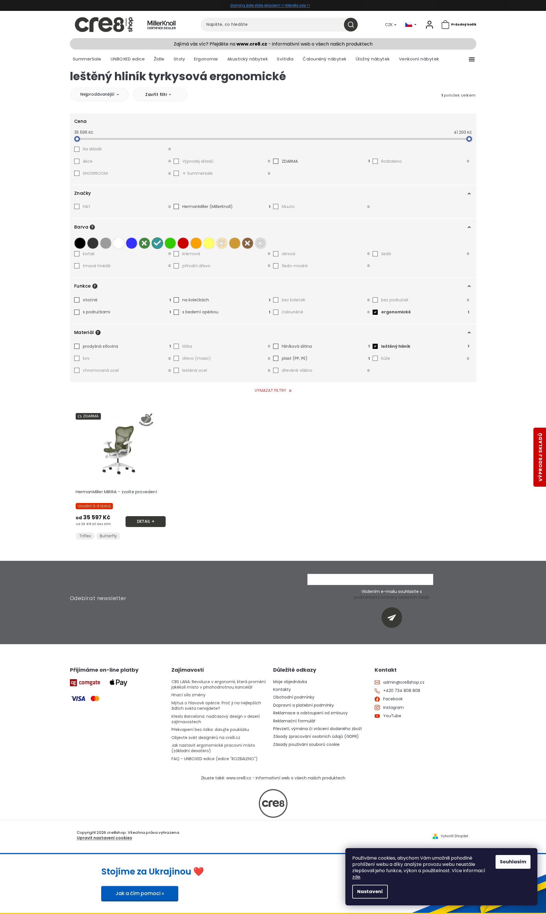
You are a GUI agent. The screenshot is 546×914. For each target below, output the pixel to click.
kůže (425, 358)
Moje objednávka (290, 682)
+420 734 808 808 (401, 690)
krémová (226, 254)
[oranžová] (196, 243)
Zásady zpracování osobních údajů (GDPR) (316, 736)
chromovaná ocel (127, 370)
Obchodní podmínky (293, 697)
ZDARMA (326, 161)
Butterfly (108, 536)
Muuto (326, 206)
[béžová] (222, 243)
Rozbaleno (425, 161)
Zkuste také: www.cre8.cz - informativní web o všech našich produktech (273, 778)
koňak (127, 254)
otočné (127, 300)
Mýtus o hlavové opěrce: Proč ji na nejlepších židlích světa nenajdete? (216, 705)
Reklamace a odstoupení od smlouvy (310, 713)
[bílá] (118, 243)
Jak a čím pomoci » (140, 893)
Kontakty (282, 689)
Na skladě (127, 149)
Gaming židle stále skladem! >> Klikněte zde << (270, 5)
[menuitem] (87, 59)
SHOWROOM (127, 173)
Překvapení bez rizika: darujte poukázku (210, 729)
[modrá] (131, 243)
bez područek (425, 300)
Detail (143, 521)
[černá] (80, 243)
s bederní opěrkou (226, 312)
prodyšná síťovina (127, 346)
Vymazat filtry (270, 390)
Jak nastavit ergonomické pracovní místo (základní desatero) (213, 748)
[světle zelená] (170, 243)
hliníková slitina (326, 346)
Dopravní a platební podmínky (303, 705)
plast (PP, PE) (326, 358)
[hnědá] (247, 243)
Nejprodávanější (97, 94)
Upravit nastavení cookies (104, 838)
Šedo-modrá (326, 266)
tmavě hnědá (127, 266)
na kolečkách (226, 300)
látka (226, 346)
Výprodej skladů (226, 161)
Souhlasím (513, 861)
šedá (425, 254)
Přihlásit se (394, 617)
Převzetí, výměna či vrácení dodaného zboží (317, 729)
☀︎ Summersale (226, 173)
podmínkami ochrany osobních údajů (391, 597)
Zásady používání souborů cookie (306, 744)
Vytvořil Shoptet (454, 836)
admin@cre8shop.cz (403, 682)
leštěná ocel (226, 370)
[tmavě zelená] (144, 243)
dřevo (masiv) (226, 358)
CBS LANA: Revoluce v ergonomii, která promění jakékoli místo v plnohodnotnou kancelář (218, 684)
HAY (127, 206)
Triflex (85, 536)
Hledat (353, 24)
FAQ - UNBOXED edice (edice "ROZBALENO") (214, 759)
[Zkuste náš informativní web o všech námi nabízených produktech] (273, 803)
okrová (326, 254)
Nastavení (370, 891)
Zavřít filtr (156, 94)
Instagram (393, 707)
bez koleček (326, 300)
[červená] (183, 243)
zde (356, 877)
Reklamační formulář (294, 721)
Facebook (393, 699)
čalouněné (326, 312)
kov (127, 358)
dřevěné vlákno (326, 370)
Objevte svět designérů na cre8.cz (205, 737)
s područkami (127, 312)
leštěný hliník (425, 346)
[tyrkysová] (157, 243)
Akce (127, 161)
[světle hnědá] (234, 243)
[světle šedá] (105, 243)
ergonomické (425, 312)
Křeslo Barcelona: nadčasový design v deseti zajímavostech (215, 719)
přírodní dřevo (226, 266)
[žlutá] (209, 243)
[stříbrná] (260, 243)
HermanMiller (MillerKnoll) (226, 206)
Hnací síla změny (188, 695)
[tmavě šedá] (93, 243)
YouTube (392, 716)
